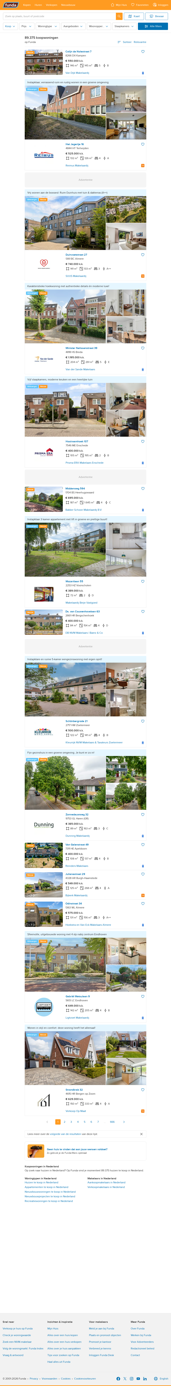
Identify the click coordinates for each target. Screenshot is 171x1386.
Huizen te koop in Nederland (41, 1182)
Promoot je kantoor (100, 1342)
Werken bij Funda (141, 1335)
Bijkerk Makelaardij (76, 895)
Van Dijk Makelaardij (77, 73)
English (164, 1378)
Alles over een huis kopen (62, 1335)
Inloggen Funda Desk (101, 1355)
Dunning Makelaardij (78, 836)
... (105, 1122)
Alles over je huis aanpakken (64, 1348)
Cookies (65, 1378)
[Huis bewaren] (143, 52)
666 (112, 1122)
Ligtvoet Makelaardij (77, 1017)
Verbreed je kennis (100, 1348)
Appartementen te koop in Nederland (46, 1187)
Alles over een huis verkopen (64, 1342)
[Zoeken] (119, 16)
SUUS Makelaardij (76, 276)
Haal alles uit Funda (58, 1362)
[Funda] (11, 5)
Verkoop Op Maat (76, 1111)
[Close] (141, 1134)
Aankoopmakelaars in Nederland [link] (106, 1182)
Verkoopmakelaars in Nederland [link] (106, 1187)
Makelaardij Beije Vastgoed (81, 602)
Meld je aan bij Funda (101, 1328)
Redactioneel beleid (142, 1348)
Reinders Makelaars (76, 866)
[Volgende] (124, 1122)
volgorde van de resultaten (65, 1134)
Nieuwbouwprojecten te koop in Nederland (50, 1196)
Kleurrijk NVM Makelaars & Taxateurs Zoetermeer (94, 742)
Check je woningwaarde (17, 1335)
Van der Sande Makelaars (80, 369)
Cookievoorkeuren (85, 1378)
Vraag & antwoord (13, 1355)
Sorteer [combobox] (134, 42)
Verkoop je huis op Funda (18, 1328)
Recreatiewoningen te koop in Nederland (49, 1201)
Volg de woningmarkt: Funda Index (23, 1348)
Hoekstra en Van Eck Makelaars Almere (88, 925)
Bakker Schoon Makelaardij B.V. (83, 510)
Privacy (34, 1378)
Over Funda (137, 1328)
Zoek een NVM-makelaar (17, 1342)
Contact (135, 1355)
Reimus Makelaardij (77, 165)
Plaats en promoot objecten (105, 1335)
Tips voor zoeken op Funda (63, 1355)
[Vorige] (47, 1122)
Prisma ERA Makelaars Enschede (85, 462)
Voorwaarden (49, 1378)
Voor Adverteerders (142, 1342)
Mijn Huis (52, 1328)
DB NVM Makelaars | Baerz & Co (84, 633)
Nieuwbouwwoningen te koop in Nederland (50, 1191)
